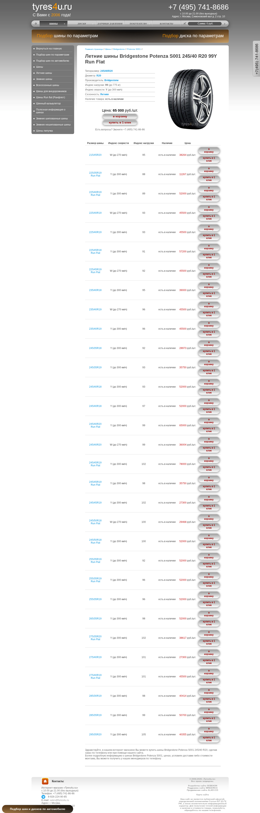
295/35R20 (95, 734)
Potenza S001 (134, 49)
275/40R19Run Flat (95, 676)
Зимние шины (44, 79)
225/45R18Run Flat (95, 251)
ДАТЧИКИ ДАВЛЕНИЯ (110, 24)
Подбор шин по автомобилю (52, 60)
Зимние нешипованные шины (53, 124)
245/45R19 (95, 502)
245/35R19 (95, 367)
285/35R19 (95, 715)
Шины (39, 66)
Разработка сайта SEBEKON (202, 786)
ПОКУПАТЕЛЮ (138, 24)
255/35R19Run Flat (95, 560)
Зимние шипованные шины (52, 118)
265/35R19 (95, 618)
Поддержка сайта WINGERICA (202, 788)
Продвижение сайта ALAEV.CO (202, 790)
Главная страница (94, 49)
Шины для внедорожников (51, 91)
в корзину (120, 116)
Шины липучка (44, 130)
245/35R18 (95, 348)
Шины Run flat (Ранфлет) (50, 97)
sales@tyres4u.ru (59, 800)
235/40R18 (95, 290)
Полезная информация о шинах (50, 111)
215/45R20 (95, 155)
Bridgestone (119, 49)
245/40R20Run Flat (95, 425)
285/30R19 (95, 695)
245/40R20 (106, 71)
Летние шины (44, 73)
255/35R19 (95, 599)
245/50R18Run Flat (95, 522)
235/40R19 (95, 309)
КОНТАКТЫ (166, 24)
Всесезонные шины (47, 85)
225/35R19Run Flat (95, 174)
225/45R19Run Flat (95, 271)
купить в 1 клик (120, 122)
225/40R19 (95, 212)
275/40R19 (95, 657)
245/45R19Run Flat (95, 464)
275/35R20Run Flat (95, 638)
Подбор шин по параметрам (52, 54)
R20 (98, 75)
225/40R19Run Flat (95, 193)
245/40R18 (95, 386)
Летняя (104, 94)
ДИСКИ (82, 24)
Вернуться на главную (49, 48)
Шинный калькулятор (48, 103)
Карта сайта (202, 794)
